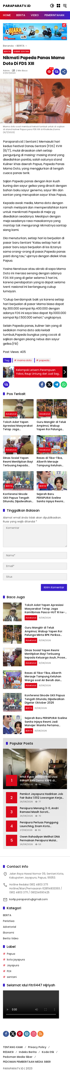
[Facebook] (42, 384)
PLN (9, 971)
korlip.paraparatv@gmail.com (28, 899)
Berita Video (10, 938)
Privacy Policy (37, 1047)
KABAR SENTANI (21, 51)
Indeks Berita (28, 1052)
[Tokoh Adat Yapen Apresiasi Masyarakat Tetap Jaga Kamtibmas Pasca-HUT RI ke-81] (18, 408)
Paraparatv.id (17, 5)
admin (6, 71)
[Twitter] (49, 384)
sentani (12, 977)
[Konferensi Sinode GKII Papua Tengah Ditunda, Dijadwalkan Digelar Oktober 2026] (18, 480)
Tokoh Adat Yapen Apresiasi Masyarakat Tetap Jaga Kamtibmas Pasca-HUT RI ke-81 (18, 425)
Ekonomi (8, 932)
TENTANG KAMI (13, 1047)
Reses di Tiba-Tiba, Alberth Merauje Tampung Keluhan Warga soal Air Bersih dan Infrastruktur (51, 461)
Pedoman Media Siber (17, 1057)
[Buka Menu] (58, 5)
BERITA (7, 51)
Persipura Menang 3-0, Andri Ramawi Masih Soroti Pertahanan (39, 810)
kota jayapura (16, 959)
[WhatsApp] (64, 384)
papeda (44, 360)
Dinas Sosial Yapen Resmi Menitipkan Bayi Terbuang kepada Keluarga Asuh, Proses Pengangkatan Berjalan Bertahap (18, 461)
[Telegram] (56, 384)
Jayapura (13, 965)
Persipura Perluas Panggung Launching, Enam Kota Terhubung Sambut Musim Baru (41, 824)
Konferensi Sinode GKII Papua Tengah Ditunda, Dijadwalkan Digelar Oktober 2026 (17, 497)
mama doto (24, 360)
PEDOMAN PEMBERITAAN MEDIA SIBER (27, 1062)
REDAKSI (8, 1052)
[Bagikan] (64, 71)
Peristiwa (8, 921)
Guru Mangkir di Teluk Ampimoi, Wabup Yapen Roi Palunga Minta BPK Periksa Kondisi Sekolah (51, 425)
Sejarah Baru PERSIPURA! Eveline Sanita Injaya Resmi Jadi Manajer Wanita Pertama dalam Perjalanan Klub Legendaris (51, 497)
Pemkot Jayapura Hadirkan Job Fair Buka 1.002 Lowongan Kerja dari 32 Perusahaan (41, 796)
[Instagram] (34, 1034)
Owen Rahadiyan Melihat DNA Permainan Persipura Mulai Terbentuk (40, 838)
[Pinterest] (20, 1034)
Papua (11, 954)
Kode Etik (48, 1052)
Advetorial (11, 413)
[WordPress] (27, 1034)
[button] (52, 5)
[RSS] (40, 1034)
